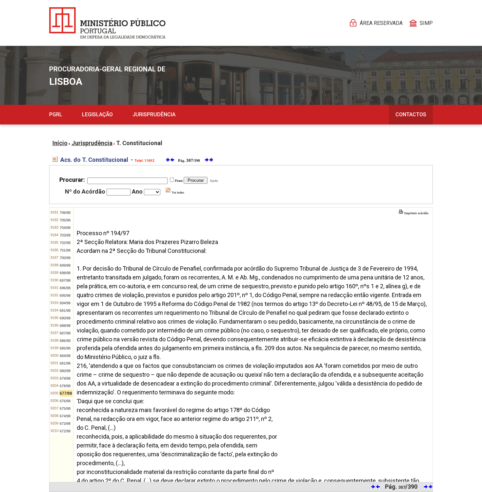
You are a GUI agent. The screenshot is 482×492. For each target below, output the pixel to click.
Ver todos (177, 192)
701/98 (65, 250)
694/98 (65, 303)
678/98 (65, 386)
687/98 (65, 333)
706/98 (65, 213)
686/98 (65, 341)
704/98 (65, 228)
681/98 (65, 363)
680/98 (65, 371)
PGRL (55, 114)
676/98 (65, 401)
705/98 (65, 220)
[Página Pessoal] (107, 23)
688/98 (65, 326)
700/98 (65, 258)
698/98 (65, 273)
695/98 (65, 295)
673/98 (65, 424)
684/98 (65, 356)
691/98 (65, 310)
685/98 (65, 348)
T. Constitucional (139, 143)
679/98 (65, 378)
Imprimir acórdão (416, 213)
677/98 (66, 393)
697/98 (65, 280)
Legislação (97, 114)
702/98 (65, 243)
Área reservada (381, 23)
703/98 (65, 235)
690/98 (65, 318)
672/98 (65, 431)
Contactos (410, 114)
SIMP (426, 23)
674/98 (65, 416)
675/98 (65, 408)
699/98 (65, 265)
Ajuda (213, 180)
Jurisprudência (153, 114)
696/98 (65, 288)
